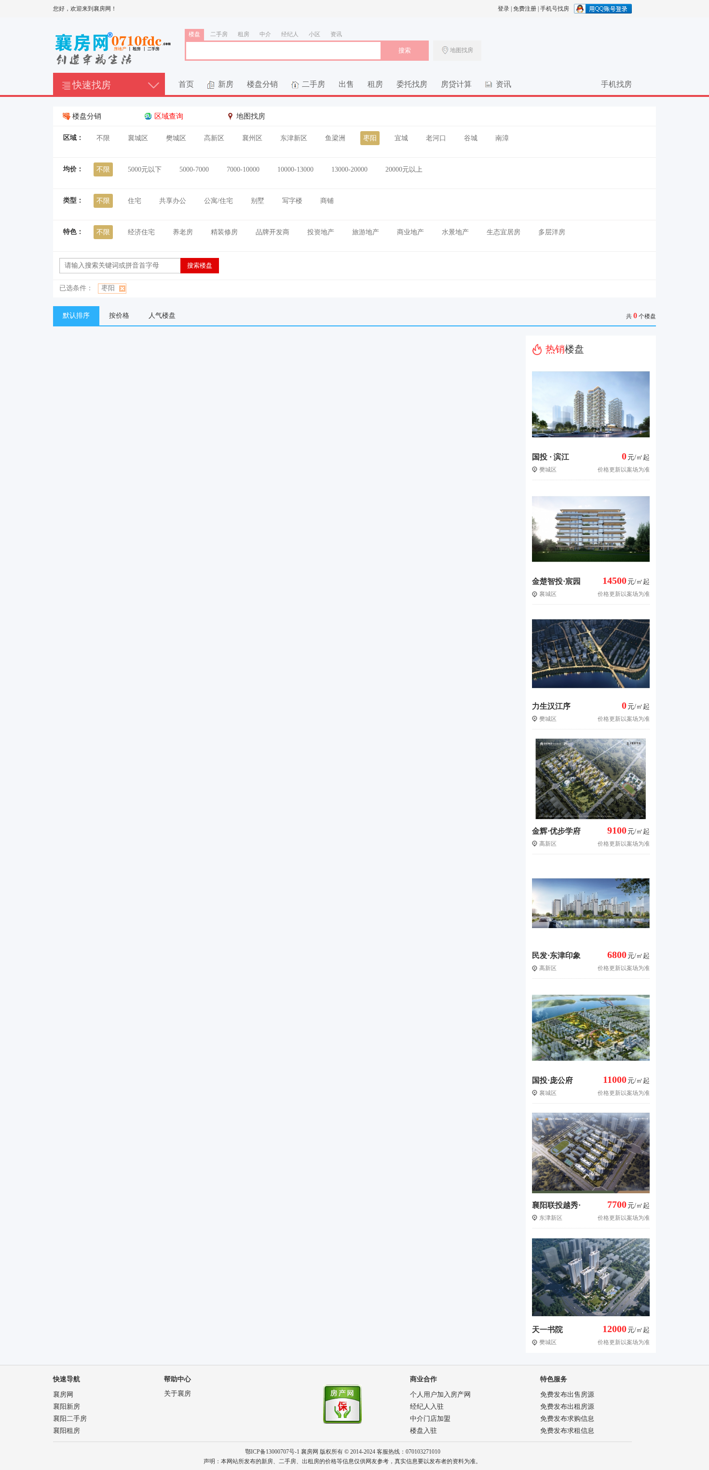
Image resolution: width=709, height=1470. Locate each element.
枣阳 (370, 138)
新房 (225, 84)
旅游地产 (365, 232)
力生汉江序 (551, 706)
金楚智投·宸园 (556, 581)
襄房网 (63, 1394)
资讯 (336, 34)
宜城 (401, 138)
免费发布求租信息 (567, 1430)
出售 (346, 84)
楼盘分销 (262, 84)
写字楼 (292, 200)
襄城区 (138, 138)
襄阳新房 (66, 1406)
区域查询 (168, 116)
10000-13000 (295, 169)
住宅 (134, 200)
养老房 (183, 232)
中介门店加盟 (430, 1418)
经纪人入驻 (427, 1406)
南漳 (502, 138)
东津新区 (293, 138)
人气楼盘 (162, 315)
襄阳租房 (66, 1430)
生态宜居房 (503, 232)
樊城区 (176, 138)
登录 (503, 8)
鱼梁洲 (335, 138)
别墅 (257, 200)
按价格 (119, 315)
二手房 (219, 34)
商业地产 (410, 232)
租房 (243, 34)
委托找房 (411, 84)
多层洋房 (551, 232)
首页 (186, 84)
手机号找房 (554, 8)
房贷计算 (456, 84)
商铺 (327, 200)
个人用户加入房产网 (440, 1394)
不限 (103, 138)
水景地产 (455, 232)
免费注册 (524, 8)
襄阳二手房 (70, 1418)
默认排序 (76, 315)
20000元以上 (404, 169)
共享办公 (172, 200)
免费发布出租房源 (567, 1406)
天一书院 (547, 1329)
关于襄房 (177, 1393)
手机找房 (616, 84)
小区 (314, 34)
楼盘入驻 (423, 1430)
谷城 (470, 138)
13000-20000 (349, 169)
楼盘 (194, 34)
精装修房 (224, 232)
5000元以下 (145, 169)
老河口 (436, 138)
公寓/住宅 (218, 200)
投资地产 (320, 232)
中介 (265, 34)
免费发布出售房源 (567, 1394)
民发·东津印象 (556, 955)
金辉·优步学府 (556, 831)
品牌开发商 (272, 232)
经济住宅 (141, 232)
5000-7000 (194, 169)
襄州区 (252, 138)
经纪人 (290, 34)
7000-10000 (243, 169)
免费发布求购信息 (567, 1418)
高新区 (214, 138)
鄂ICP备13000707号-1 (272, 1451)
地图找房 (461, 50)
